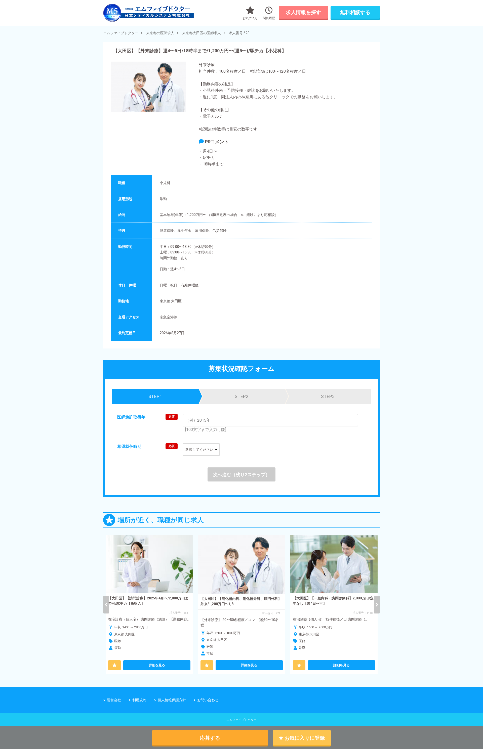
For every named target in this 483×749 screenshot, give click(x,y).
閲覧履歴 (269, 18)
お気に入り (250, 18)
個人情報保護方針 (172, 700)
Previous (106, 604)
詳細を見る (157, 665)
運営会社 (114, 700)
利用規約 (139, 700)
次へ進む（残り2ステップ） (241, 474)
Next (377, 604)
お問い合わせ (207, 700)
